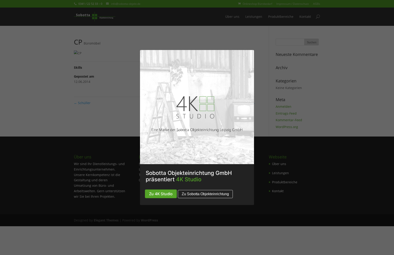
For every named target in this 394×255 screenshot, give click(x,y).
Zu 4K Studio (161, 193)
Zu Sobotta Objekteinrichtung (205, 194)
